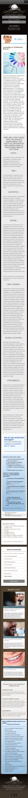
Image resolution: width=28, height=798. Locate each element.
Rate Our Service (14, 22)
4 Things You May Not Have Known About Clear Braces (13, 640)
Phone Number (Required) (10, 567)
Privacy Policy (14, 789)
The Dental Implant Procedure (12, 749)
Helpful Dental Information (13, 724)
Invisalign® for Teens (9, 534)
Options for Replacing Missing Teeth (14, 739)
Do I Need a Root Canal (10, 733)
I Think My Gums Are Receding (12, 735)
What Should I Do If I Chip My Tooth (13, 756)
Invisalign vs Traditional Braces (13, 48)
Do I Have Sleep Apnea (10, 731)
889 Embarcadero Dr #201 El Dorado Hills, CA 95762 (14, 28)
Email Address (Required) (9, 562)
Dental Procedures (9, 769)
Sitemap (20, 789)
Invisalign (6, 530)
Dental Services (8, 771)
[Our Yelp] (12, 795)
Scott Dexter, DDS (5, 1)
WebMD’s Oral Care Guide (16, 470)
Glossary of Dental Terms (11, 460)
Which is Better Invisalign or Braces (13, 537)
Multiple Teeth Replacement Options (14, 738)
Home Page (17, 463)
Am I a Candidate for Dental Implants (14, 728)
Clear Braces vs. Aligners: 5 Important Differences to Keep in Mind (12, 610)
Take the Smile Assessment (18, 467)
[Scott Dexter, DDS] (14, 9)
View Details (18, 502)
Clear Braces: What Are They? (10, 669)
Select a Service (7, 573)
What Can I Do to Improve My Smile (13, 754)
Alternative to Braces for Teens (12, 529)
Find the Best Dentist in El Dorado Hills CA (15, 766)
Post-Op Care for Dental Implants (13, 743)
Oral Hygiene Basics (10, 741)
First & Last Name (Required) (10, 556)
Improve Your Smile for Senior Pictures (14, 736)
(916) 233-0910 (14, 17)
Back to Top (8, 789)
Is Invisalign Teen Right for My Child (13, 535)
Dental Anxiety (8, 730)
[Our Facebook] (15, 795)
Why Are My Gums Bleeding (11, 759)
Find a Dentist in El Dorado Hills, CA (13, 541)
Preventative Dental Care (11, 744)
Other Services (8, 764)
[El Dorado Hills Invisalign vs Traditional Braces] (14, 39)
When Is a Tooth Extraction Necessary (14, 758)
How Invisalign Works (17, 465)
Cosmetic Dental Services (11, 768)
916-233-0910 (10, 416)
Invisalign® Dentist (9, 532)
